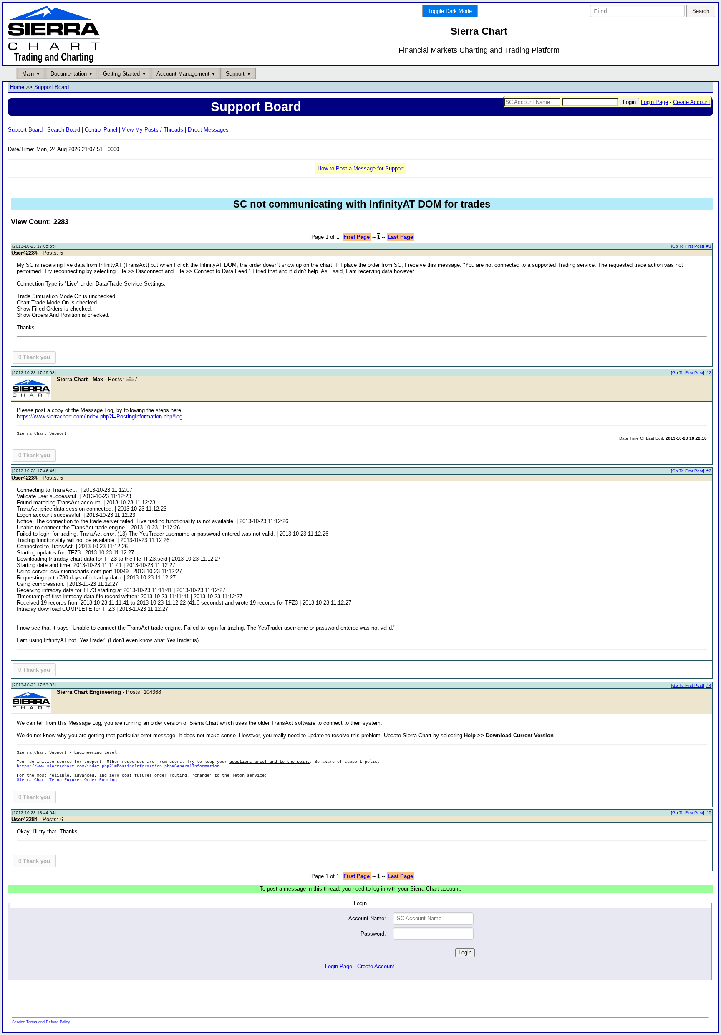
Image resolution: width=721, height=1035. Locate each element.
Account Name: (367, 918)
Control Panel (101, 130)
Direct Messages (208, 130)
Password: (373, 934)
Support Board (51, 87)
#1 (708, 246)
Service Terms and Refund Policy (41, 1022)
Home (17, 87)
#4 (708, 685)
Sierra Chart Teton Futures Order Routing (67, 780)
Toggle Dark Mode (450, 11)
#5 (708, 812)
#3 (708, 470)
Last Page (400, 237)
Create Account (691, 102)
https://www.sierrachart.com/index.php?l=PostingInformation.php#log (99, 416)
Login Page (654, 102)
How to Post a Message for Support (361, 168)
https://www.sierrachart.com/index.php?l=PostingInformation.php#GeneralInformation (118, 766)
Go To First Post (687, 246)
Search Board (63, 130)
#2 (708, 372)
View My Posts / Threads (152, 130)
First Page (356, 237)
